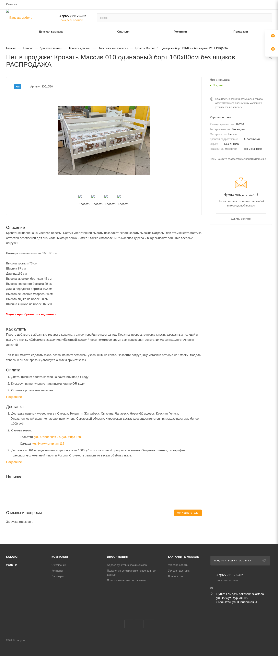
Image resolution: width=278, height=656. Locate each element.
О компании (58, 564)
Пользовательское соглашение (126, 580)
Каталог (12, 556)
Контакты (57, 570)
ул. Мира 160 (71, 437)
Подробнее (14, 396)
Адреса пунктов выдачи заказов (127, 564)
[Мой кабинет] (270, 5)
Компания (59, 556)
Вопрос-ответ (176, 576)
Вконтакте (128, 624)
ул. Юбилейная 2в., (48, 437)
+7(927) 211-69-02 (72, 16)
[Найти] (267, 17)
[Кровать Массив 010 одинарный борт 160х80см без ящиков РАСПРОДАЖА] (104, 140)
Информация (117, 556)
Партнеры (57, 576)
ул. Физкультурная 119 (48, 443)
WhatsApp (149, 624)
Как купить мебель (183, 556)
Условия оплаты (178, 564)
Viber (139, 624)
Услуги (11, 564)
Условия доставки (179, 570)
